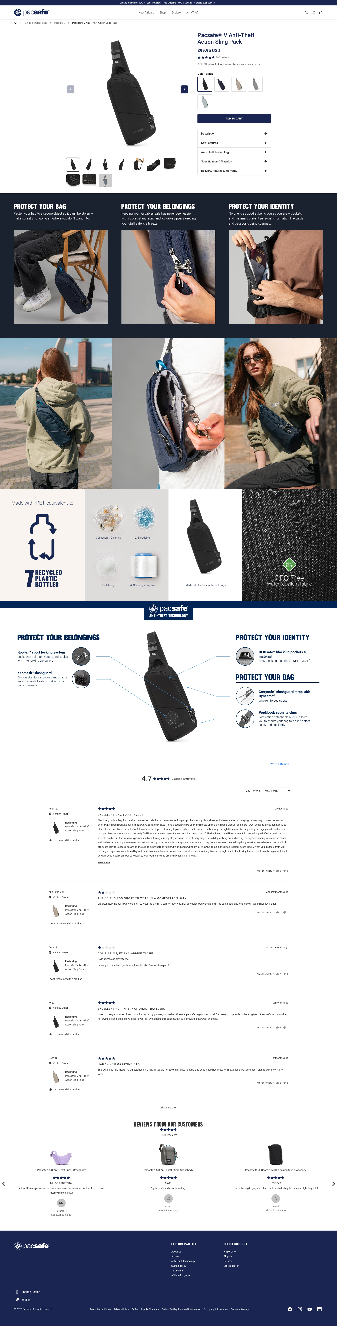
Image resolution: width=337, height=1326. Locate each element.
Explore (176, 12)
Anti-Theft (192, 12)
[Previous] (4, 1184)
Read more (104, 862)
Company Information (216, 1309)
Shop (163, 12)
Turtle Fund (177, 1270)
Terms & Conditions (100, 1309)
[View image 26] (138, 165)
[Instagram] (299, 1309)
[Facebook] (289, 1309)
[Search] (307, 12)
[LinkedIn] (319, 1309)
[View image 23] (89, 165)
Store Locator (231, 1265)
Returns (228, 1261)
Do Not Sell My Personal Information (181, 1309)
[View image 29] (73, 181)
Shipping (228, 1256)
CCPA (135, 1309)
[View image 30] (89, 181)
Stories (175, 1256)
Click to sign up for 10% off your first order (140, 2)
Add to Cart (234, 118)
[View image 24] (105, 165)
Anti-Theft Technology (183, 1261)
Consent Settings (240, 1309)
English (26, 1299)
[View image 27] (154, 165)
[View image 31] (105, 181)
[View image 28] (170, 165)
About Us (176, 1251)
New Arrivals (146, 12)
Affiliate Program (180, 1275)
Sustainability (178, 1265)
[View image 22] (73, 165)
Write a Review (279, 764)
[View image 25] (121, 165)
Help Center (230, 1251)
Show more (167, 1107)
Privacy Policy (121, 1309)
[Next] (333, 1184)
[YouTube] (309, 1309)
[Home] (16, 22)
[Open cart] (321, 12)
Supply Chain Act (150, 1309)
